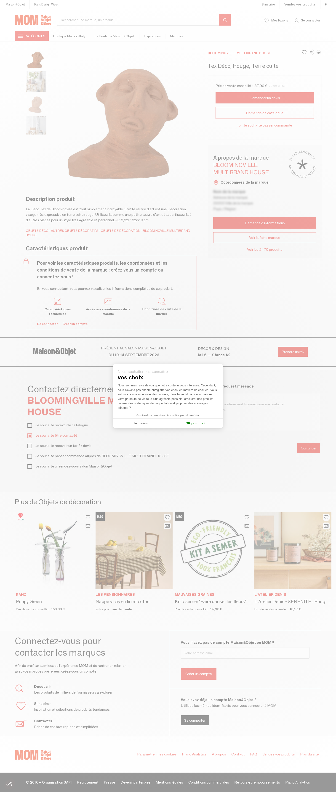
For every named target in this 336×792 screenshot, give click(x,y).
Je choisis (140, 423)
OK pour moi (195, 423)
